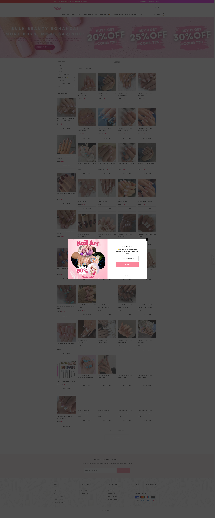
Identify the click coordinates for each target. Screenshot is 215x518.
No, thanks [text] (128, 276)
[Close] (147, 239)
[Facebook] (127, 272)
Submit (127, 264)
